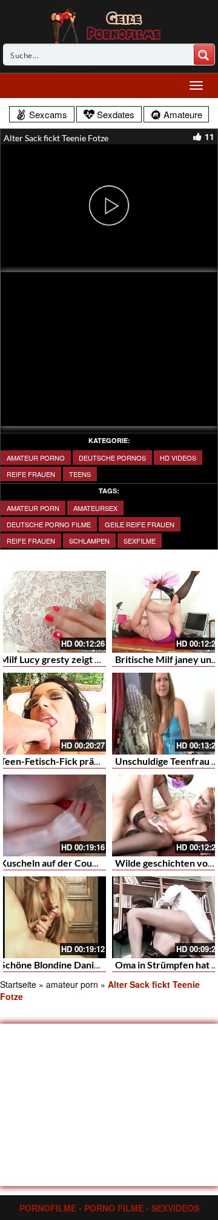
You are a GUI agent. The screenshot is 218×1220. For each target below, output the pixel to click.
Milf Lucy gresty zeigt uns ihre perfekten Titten (101, 659)
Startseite (18, 984)
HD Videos (178, 457)
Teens (80, 474)
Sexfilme (140, 540)
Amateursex (95, 508)
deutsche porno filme (49, 524)
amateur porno (36, 457)
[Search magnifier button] (204, 54)
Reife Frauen (31, 474)
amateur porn (33, 508)
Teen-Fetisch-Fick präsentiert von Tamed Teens (102, 761)
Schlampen (89, 540)
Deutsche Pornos (112, 457)
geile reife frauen (139, 524)
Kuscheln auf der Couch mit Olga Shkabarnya (96, 862)
